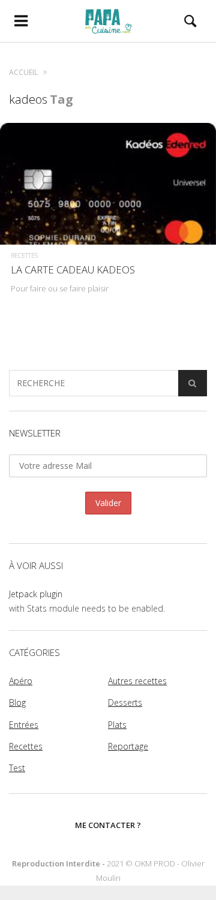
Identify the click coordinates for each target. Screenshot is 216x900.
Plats (117, 724)
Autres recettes (137, 681)
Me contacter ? (108, 825)
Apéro (20, 681)
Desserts (125, 702)
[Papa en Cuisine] (108, 21)
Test (17, 767)
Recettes (24, 255)
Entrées (23, 724)
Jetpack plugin (35, 594)
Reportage (128, 746)
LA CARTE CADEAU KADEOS (73, 269)
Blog (17, 702)
